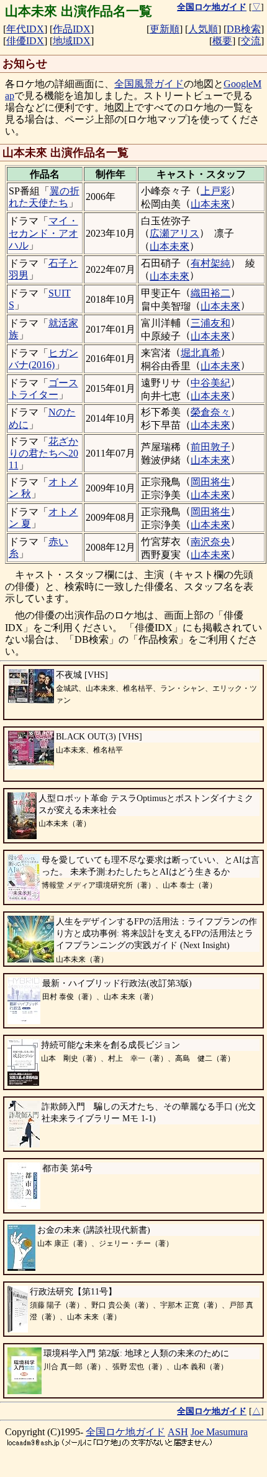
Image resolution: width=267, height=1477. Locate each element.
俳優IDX (25, 41)
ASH (178, 1432)
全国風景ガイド (149, 83)
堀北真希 (200, 353)
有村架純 (210, 263)
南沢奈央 (210, 541)
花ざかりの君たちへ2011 (43, 453)
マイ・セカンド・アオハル (43, 233)
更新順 (164, 29)
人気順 (203, 29)
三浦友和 (210, 323)
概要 (222, 41)
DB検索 (244, 29)
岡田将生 (210, 482)
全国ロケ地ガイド (125, 1432)
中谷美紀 (210, 383)
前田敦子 (210, 447)
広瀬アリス (174, 233)
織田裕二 (210, 293)
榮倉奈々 (210, 412)
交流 (251, 41)
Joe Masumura (219, 1432)
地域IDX (72, 41)
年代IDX (25, 29)
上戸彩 (215, 191)
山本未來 (210, 204)
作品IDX (72, 29)
